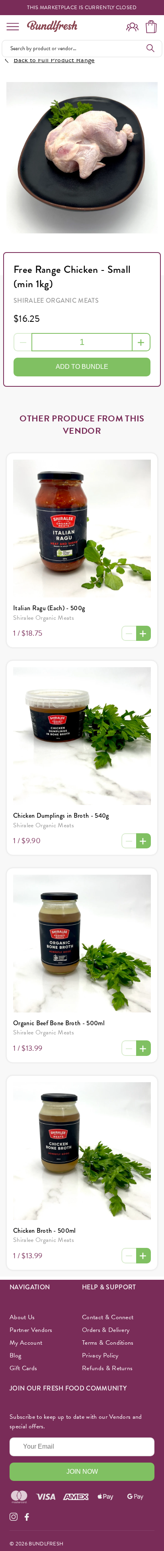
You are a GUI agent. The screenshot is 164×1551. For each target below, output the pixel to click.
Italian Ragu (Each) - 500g (49, 608)
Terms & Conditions (108, 1342)
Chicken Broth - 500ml (44, 1230)
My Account (26, 1342)
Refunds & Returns (107, 1368)
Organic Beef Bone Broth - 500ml (59, 1023)
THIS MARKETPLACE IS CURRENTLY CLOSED (82, 8)
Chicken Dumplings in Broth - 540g (61, 815)
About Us (22, 1317)
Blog (15, 1355)
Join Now (82, 1471)
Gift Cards (23, 1368)
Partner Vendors (31, 1330)
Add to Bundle (82, 366)
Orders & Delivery (105, 1330)
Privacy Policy (100, 1355)
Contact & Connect (107, 1317)
